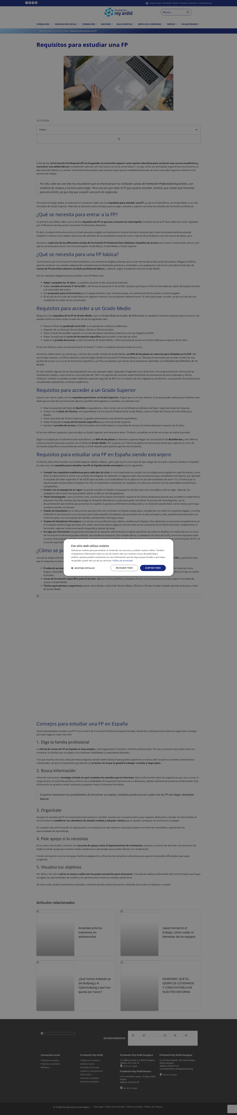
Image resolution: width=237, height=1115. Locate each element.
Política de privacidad (122, 560)
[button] (83, 568)
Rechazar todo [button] (124, 568)
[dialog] (118, 557)
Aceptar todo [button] (153, 568)
